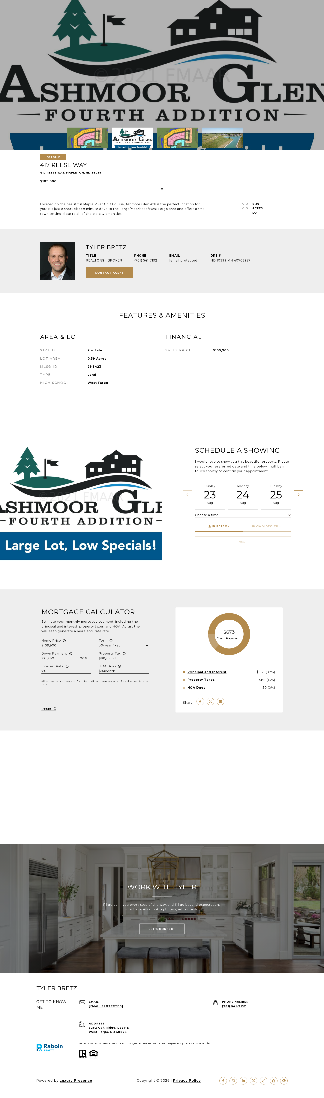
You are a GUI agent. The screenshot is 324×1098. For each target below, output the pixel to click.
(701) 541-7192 (145, 260)
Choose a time (206, 515)
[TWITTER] (253, 1080)
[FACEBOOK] (223, 1080)
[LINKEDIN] (243, 1080)
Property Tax (110, 653)
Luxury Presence (76, 1080)
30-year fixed (110, 645)
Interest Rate (52, 666)
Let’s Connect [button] (162, 929)
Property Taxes (201, 679)
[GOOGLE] (284, 1080)
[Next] (298, 494)
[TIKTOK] (263, 1080)
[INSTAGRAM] (233, 1080)
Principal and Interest (207, 672)
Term (103, 640)
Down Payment (54, 653)
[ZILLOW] (274, 1080)
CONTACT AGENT (109, 272)
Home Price (51, 640)
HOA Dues (107, 666)
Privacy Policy (187, 1080)
